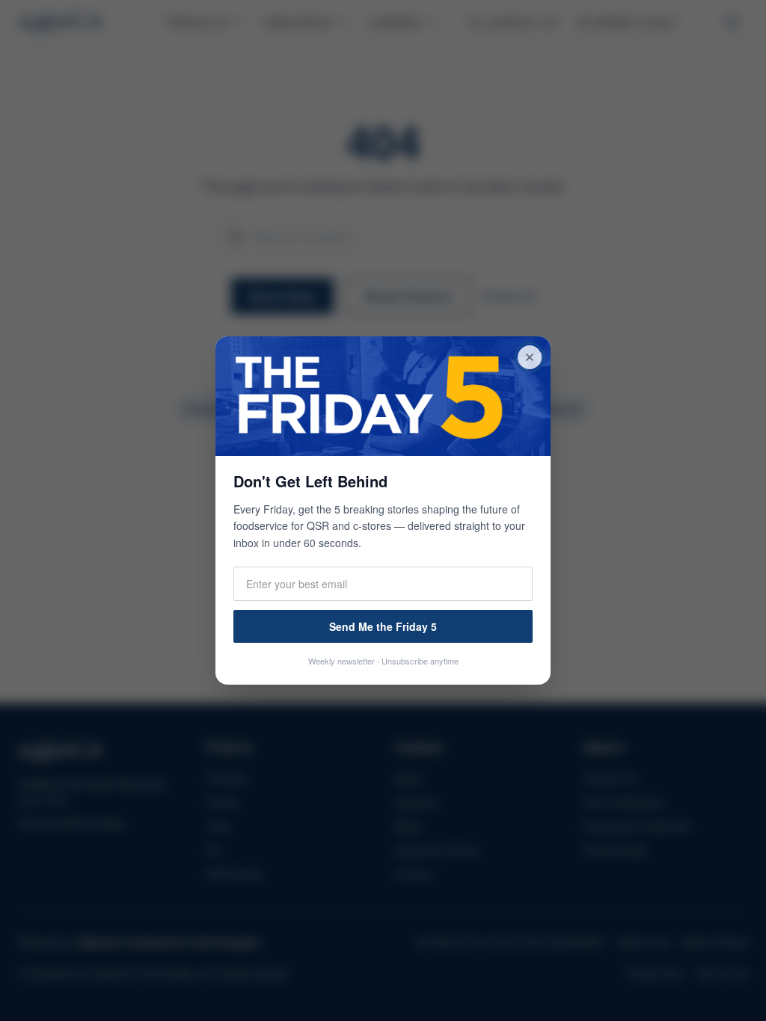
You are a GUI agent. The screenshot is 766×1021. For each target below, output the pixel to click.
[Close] (530, 357)
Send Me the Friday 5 (383, 626)
